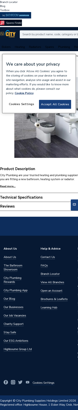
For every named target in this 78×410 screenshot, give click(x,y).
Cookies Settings (21, 104)
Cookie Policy (24, 93)
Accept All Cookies (55, 104)
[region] (39, 83)
